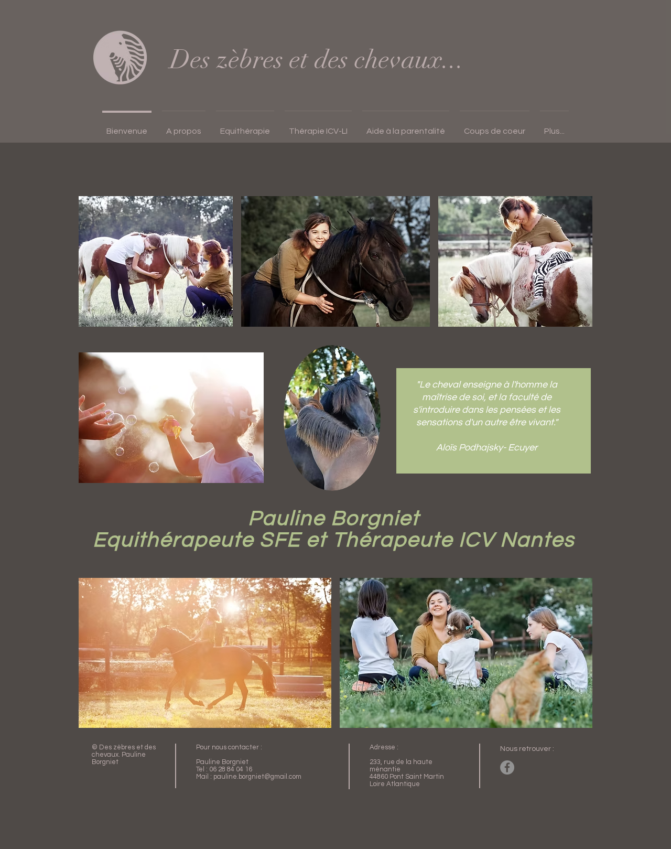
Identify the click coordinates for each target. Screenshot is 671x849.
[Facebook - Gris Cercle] (507, 767)
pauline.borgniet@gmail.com (257, 776)
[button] (184, 127)
